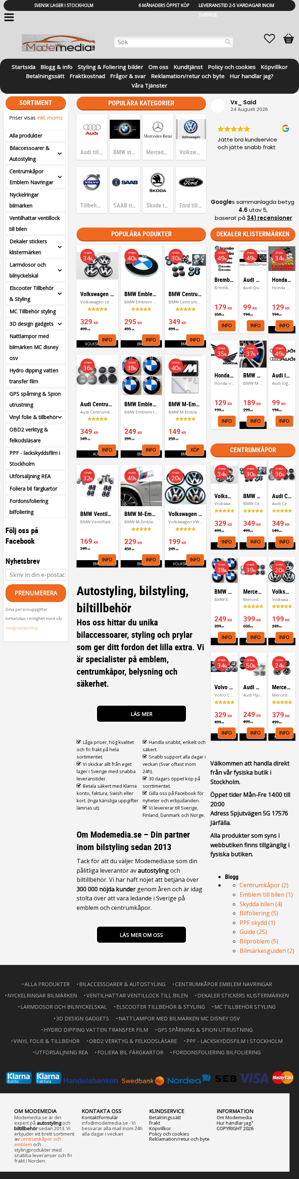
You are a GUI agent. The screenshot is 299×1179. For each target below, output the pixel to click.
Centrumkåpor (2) (264, 885)
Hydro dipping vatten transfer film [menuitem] (33, 376)
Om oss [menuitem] (158, 66)
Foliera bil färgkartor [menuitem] (33, 488)
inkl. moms (50, 117)
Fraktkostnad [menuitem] (87, 75)
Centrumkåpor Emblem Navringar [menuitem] (31, 177)
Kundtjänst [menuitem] (188, 66)
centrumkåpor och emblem (37, 1142)
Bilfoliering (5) (259, 913)
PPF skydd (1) (257, 923)
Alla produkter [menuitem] (25, 135)
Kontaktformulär (100, 1117)
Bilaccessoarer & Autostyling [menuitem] (29, 153)
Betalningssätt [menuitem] (45, 75)
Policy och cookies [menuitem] (232, 66)
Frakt (154, 1123)
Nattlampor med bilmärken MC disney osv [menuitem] (33, 347)
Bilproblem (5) (259, 941)
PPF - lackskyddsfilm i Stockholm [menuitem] (34, 458)
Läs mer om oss (141, 934)
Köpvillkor (160, 1128)
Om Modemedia (234, 1117)
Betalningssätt (165, 1117)
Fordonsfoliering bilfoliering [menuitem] (28, 506)
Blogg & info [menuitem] (56, 66)
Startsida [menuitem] (23, 66)
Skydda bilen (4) (261, 904)
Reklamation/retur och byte (179, 1139)
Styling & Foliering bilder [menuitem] (110, 66)
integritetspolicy (21, 628)
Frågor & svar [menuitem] (128, 75)
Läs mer (141, 713)
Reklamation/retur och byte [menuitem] (188, 75)
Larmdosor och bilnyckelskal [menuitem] (27, 270)
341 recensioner (269, 218)
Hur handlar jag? (235, 1123)
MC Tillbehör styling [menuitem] (32, 311)
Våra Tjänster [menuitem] (149, 85)
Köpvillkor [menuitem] (274, 66)
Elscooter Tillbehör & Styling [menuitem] (31, 293)
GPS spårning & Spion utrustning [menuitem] (35, 399)
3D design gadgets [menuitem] (31, 323)
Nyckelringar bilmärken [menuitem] (24, 200)
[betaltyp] (149, 1078)
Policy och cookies (169, 1133)
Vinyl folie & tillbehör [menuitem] (33, 417)
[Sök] (227, 41)
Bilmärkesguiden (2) (267, 951)
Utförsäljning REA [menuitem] (30, 476)
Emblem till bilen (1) (266, 895)
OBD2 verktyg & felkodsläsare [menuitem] (28, 435)
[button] (273, 38)
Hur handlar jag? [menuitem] (251, 75)
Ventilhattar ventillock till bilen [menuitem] (34, 223)
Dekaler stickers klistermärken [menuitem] (28, 247)
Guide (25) (253, 932)
